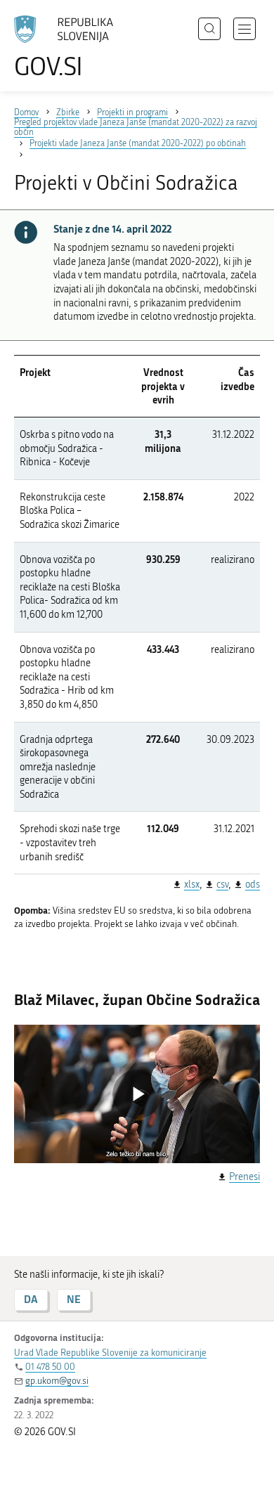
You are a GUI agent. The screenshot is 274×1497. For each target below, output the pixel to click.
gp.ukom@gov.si (57, 1380)
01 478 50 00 (50, 1366)
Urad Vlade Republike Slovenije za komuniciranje (110, 1352)
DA (31, 1299)
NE (74, 1299)
